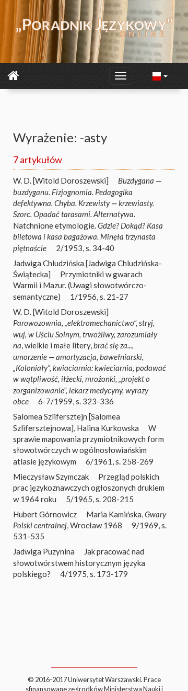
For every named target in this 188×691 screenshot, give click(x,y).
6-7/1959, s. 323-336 (76, 401)
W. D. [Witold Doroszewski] (61, 180)
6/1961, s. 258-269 (120, 461)
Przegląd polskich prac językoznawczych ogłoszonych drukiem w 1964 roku (88, 488)
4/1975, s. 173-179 (94, 574)
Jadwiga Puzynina (44, 551)
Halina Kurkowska (108, 428)
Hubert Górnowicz (45, 514)
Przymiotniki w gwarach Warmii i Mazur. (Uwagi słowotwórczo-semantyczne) (80, 285)
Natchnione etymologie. (88, 214)
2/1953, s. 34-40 (85, 248)
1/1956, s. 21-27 (99, 296)
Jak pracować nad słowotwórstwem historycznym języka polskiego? (79, 563)
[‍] (160, 75)
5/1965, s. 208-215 (100, 499)
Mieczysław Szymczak (51, 476)
